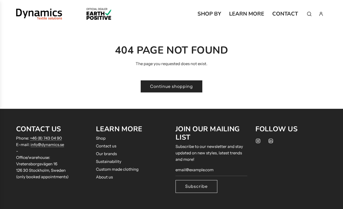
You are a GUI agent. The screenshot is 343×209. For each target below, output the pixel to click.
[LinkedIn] (271, 141)
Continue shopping (171, 86)
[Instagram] (258, 141)
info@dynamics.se (47, 144)
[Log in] (321, 14)
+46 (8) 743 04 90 (46, 138)
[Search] (309, 14)
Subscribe (196, 186)
